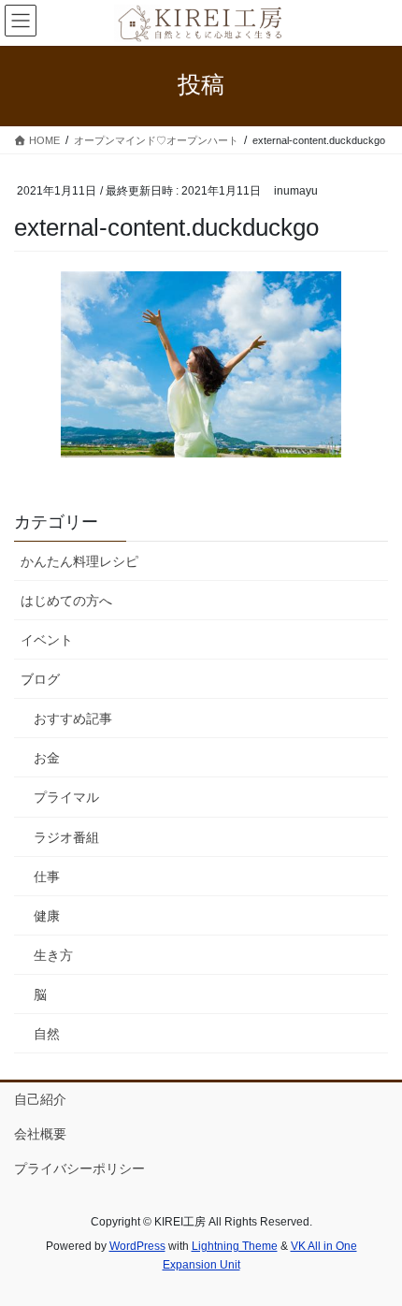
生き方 (53, 955)
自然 (47, 1033)
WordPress (137, 1246)
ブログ (40, 679)
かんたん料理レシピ (79, 561)
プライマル (66, 797)
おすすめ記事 (73, 718)
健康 (47, 915)
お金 (47, 757)
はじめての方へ (66, 600)
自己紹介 (40, 1099)
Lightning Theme (235, 1246)
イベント (47, 639)
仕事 (47, 876)
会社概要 (40, 1133)
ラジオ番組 (66, 837)
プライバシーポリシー (79, 1168)
